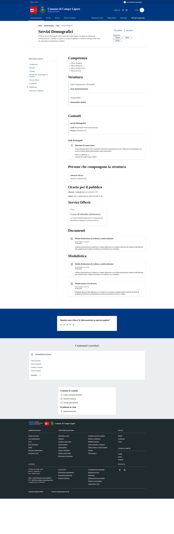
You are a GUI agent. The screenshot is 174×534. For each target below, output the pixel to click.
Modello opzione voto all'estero (86, 283)
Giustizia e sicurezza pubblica (96, 436)
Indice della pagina (36, 59)
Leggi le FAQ (62, 469)
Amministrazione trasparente (96, 469)
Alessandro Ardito (78, 102)
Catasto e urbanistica (64, 450)
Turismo (90, 450)
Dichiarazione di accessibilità (96, 478)
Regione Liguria (34, 2)
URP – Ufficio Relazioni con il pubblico (39, 478)
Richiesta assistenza (63, 478)
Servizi (57, 18)
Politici (30, 447)
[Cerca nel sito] (142, 10)
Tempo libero (111, 18)
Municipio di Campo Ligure (85, 145)
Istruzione (123, 18)
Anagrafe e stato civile (64, 441)
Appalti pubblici (62, 444)
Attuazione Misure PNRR (35, 491)
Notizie (120, 436)
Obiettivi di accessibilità (95, 481)
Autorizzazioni (62, 447)
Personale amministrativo (35, 450)
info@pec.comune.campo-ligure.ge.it (42, 480)
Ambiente (61, 439)
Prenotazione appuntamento (66, 472)
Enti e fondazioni (33, 444)
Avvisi (120, 441)
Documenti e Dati (33, 453)
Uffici (30, 441)
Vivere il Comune (70, 18)
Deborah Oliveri (76, 175)
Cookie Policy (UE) (94, 484)
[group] (87, 366)
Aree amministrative (34, 439)
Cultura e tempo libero (64, 453)
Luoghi (120, 454)
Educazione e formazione (65, 456)
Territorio (120, 459)
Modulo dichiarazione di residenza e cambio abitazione (94, 238)
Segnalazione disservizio (65, 475)
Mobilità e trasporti (93, 441)
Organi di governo (33, 436)
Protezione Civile (97, 18)
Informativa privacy (93, 472)
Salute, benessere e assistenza (96, 444)
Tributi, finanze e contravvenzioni (97, 447)
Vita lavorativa (92, 453)
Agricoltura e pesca (63, 436)
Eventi (120, 456)
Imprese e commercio (94, 439)
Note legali (91, 475)
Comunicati (121, 439)
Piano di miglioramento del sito (60, 491)
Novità (48, 18)
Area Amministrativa (79, 89)
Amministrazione (36, 18)
